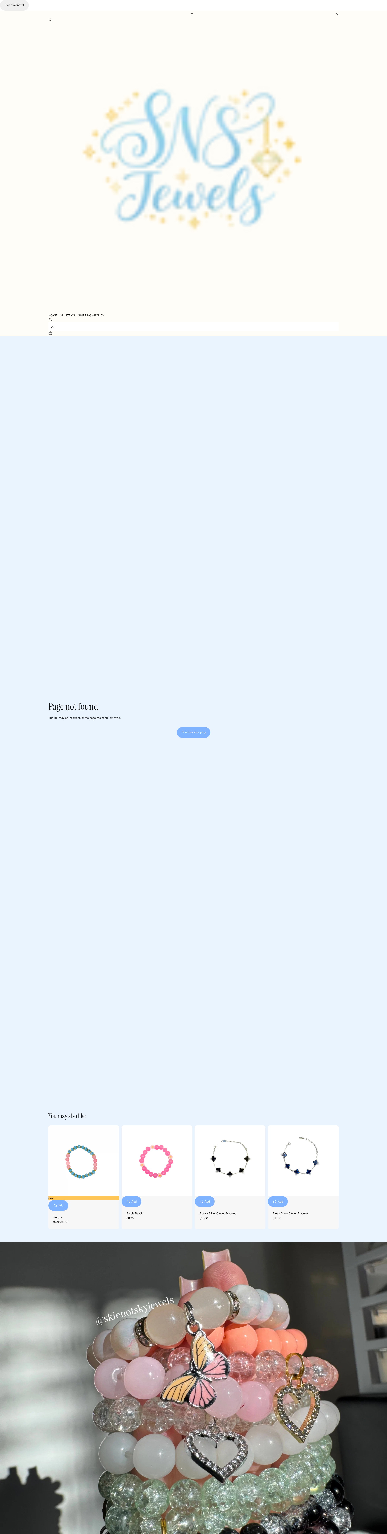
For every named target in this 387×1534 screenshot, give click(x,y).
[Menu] (193, 14)
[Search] (50, 20)
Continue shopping (194, 732)
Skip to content (14, 5)
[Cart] (50, 333)
